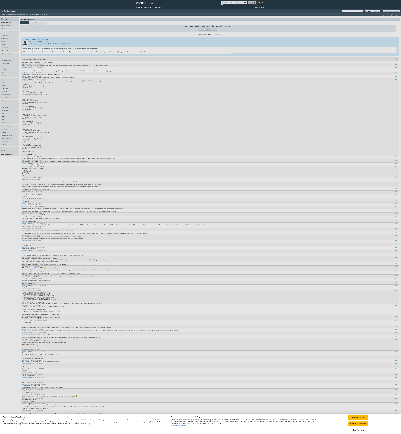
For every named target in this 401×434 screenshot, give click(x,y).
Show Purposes (358, 430)
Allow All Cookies (358, 417)
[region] (200, 424)
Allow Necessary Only (358, 424)
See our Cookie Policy (83, 424)
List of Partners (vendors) (178, 425)
